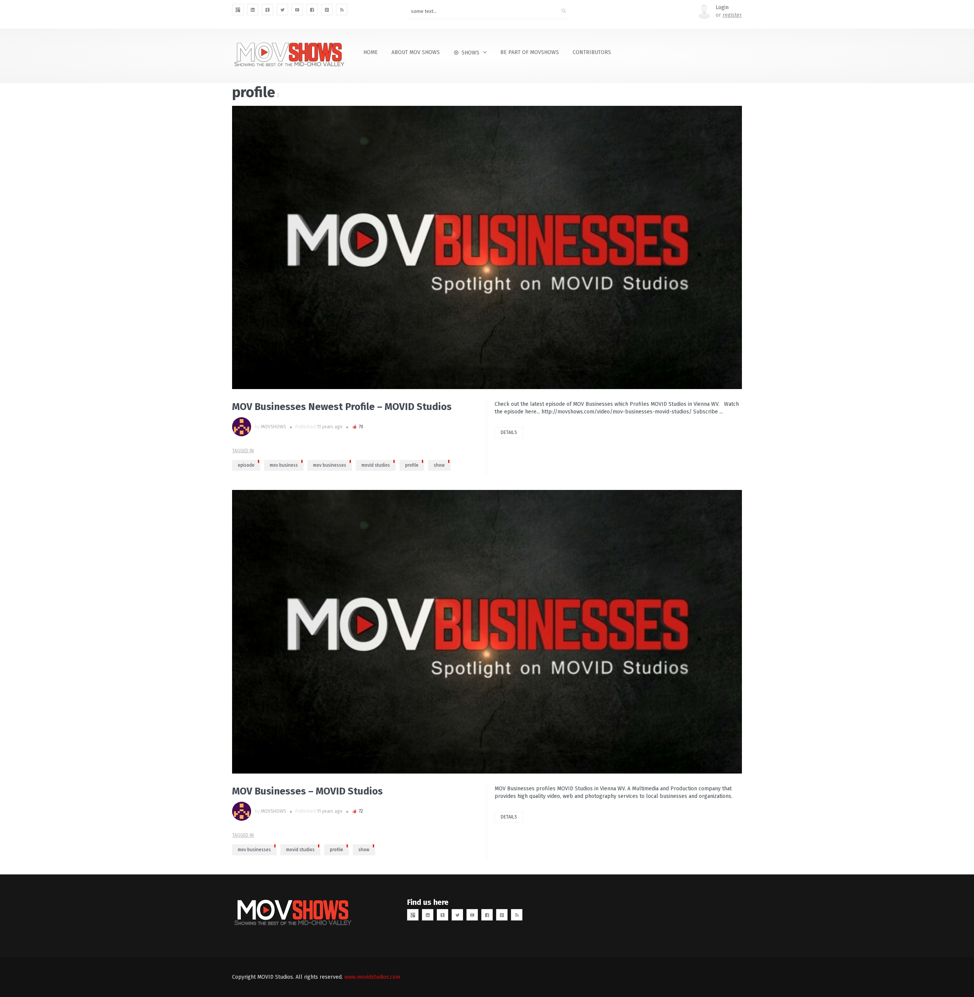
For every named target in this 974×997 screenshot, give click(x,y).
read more (243, 247)
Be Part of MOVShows (529, 52)
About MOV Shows (416, 52)
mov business (284, 465)
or (729, 15)
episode (246, 465)
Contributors (592, 52)
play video (243, 632)
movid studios (375, 465)
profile (412, 465)
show (439, 465)
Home (370, 52)
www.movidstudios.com (372, 977)
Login (722, 7)
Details (509, 432)
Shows (470, 52)
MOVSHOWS (273, 426)
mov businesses (329, 465)
